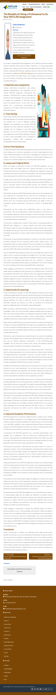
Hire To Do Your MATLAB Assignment (24, 56)
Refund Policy (7, 635)
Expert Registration (9, 642)
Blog (27, 6)
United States (7, 672)
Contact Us (7, 631)
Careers (6, 652)
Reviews (46, 6)
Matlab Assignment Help (34, 4)
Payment (6, 638)
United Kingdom (8, 669)
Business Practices (8, 645)
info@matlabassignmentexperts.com (15, 609)
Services (25, 4)
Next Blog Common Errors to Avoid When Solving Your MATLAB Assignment (42, 556)
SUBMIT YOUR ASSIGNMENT (35, 6)
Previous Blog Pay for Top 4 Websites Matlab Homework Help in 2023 (15, 556)
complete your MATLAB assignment (22, 73)
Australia (6, 665)
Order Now (28, 9)
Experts (43, 4)
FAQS (24, 6)
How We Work (49, 4)
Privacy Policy (7, 624)
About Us (6, 620)
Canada (6, 676)
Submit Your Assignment (10, 617)
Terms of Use (7, 627)
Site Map (6, 656)
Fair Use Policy (7, 649)
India (5, 679)
